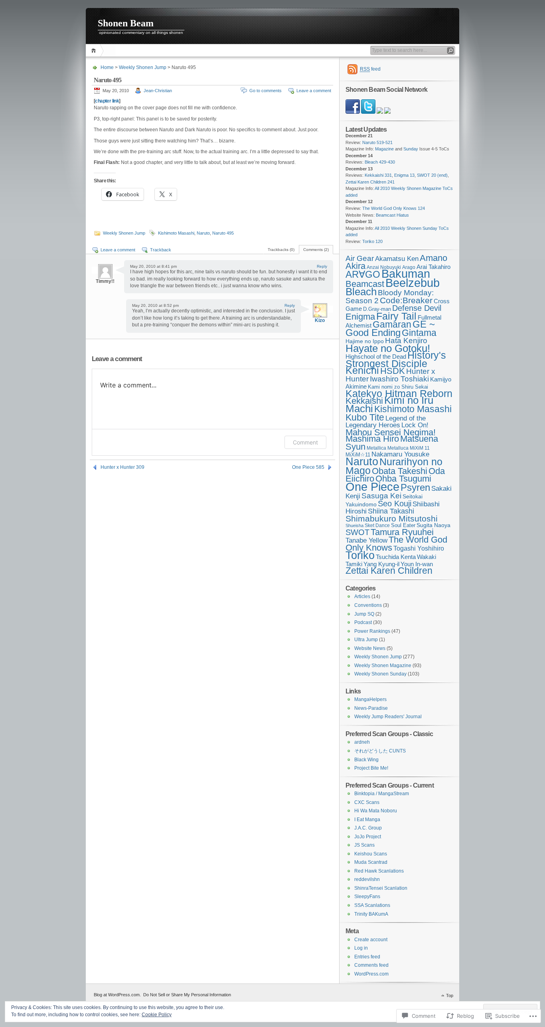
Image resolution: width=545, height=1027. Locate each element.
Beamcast (365, 284)
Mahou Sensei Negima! (391, 432)
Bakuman (405, 273)
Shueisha (354, 525)
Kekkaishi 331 (378, 175)
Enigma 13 (404, 175)
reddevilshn (367, 879)
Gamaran (392, 324)
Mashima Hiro (372, 439)
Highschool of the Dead (376, 357)
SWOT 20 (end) (432, 175)
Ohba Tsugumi (403, 479)
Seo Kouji (394, 503)
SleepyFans (367, 896)
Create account (370, 939)
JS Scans (364, 845)
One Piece (372, 486)
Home (95, 50)
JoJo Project (367, 836)
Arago (408, 267)
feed (370, 69)
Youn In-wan (417, 564)
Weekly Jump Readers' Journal (388, 716)
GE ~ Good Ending (390, 328)
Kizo (320, 320)
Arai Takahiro (433, 266)
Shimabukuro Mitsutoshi (392, 518)
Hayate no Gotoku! (388, 348)
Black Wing (366, 759)
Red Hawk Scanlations (379, 871)
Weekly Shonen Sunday (380, 674)
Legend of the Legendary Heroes (386, 422)
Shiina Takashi (391, 511)
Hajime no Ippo (365, 341)
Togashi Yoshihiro (418, 548)
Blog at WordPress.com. (117, 994)
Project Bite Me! (371, 768)
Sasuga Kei (381, 495)
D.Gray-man (377, 309)
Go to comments (265, 90)
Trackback (160, 249)
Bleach (361, 292)
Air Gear (360, 258)
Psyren (415, 487)
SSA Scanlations (372, 905)
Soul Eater (403, 525)
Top (449, 995)
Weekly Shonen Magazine (382, 665)
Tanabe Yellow (366, 540)
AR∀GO (363, 274)
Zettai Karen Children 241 (370, 182)
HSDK (392, 371)
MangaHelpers (370, 699)
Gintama (419, 333)
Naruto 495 (223, 233)
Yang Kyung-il (381, 564)
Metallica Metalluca (388, 447)
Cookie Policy (157, 1014)
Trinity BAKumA (371, 914)
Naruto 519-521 (377, 142)
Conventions (368, 605)
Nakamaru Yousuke (400, 454)
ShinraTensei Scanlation (380, 888)
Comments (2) (316, 249)
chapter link (107, 101)
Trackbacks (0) (281, 249)
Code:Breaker (406, 300)
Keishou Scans (370, 854)
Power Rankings (372, 631)
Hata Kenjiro (406, 340)
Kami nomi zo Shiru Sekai (398, 387)
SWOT (357, 532)
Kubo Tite (365, 417)
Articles (362, 596)
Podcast (363, 622)
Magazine (384, 148)
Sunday (410, 148)
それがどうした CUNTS (380, 751)
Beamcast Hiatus (392, 215)
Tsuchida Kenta (396, 557)
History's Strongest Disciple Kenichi (396, 363)
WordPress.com (371, 974)
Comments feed (371, 965)
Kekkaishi (364, 401)
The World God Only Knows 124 (393, 208)
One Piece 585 (308, 467)
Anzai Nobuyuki (384, 267)
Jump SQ (364, 614)
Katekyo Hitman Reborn (399, 393)
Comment (305, 442)
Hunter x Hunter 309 (122, 467)
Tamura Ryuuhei (402, 532)
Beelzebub (412, 282)
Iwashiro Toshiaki (399, 378)
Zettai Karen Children (389, 571)
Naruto (203, 233)
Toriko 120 (372, 241)
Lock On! (414, 425)
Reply (322, 266)
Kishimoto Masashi (176, 233)
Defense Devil (416, 308)
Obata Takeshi (399, 471)
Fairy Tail (396, 316)
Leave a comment (313, 90)
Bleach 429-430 (380, 162)
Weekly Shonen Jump (142, 67)
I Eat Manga (367, 819)
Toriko (360, 555)
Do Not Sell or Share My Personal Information (187, 994)
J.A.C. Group (368, 828)
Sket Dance (377, 525)
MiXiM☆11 (358, 455)
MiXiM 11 (420, 447)
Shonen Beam (126, 23)
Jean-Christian (158, 90)
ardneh (362, 742)
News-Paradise (371, 708)
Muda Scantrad (370, 862)
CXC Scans (366, 802)
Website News (369, 648)
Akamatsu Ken (397, 259)
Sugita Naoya (433, 525)
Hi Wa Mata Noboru (375, 811)
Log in (361, 948)
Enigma (360, 317)
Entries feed (367, 957)
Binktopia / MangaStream (381, 793)
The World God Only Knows (396, 544)
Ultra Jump (366, 639)
